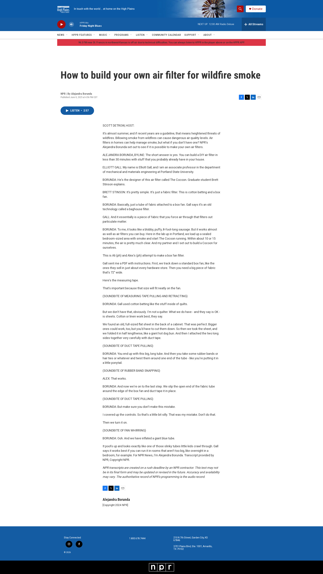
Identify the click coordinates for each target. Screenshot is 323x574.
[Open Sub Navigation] (67, 35)
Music (103, 35)
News (60, 35)
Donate (257, 9)
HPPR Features (82, 35)
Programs (121, 35)
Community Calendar (166, 35)
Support (190, 35)
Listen (140, 35)
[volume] (71, 24)
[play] (61, 24)
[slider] (76, 24)
